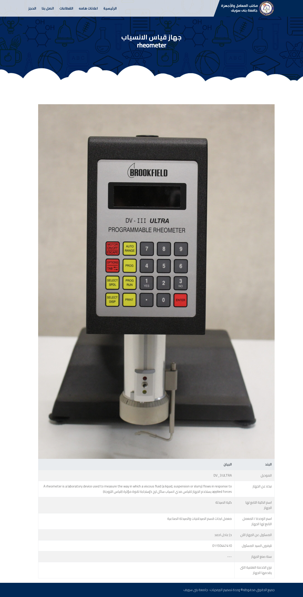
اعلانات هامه (88, 8)
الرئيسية (110, 8)
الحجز (32, 8)
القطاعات (66, 8)
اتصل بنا (48, 8)
